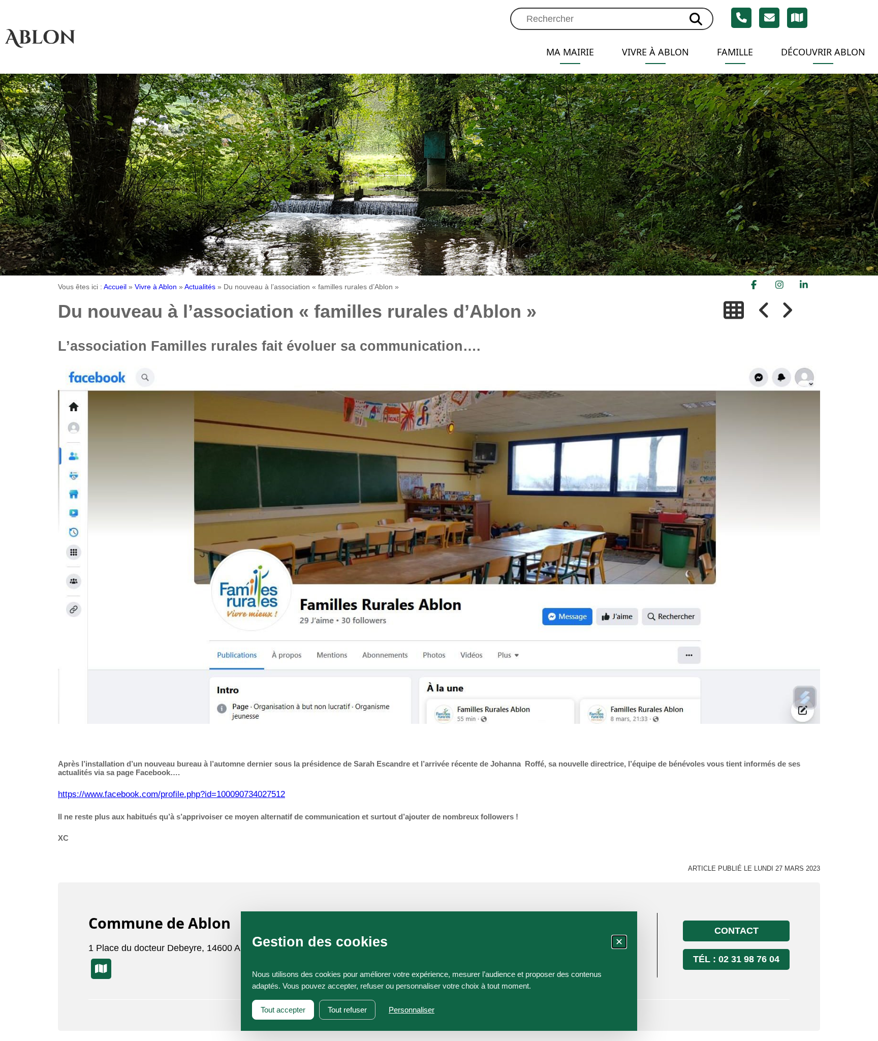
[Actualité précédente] (764, 310)
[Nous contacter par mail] (769, 18)
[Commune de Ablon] (86, 38)
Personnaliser (411, 1009)
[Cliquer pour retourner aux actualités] (734, 310)
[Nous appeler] (741, 18)
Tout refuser (347, 1009)
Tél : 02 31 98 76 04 (736, 959)
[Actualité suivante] (787, 310)
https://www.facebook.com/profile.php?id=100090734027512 (171, 794)
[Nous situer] (797, 18)
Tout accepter (283, 1009)
